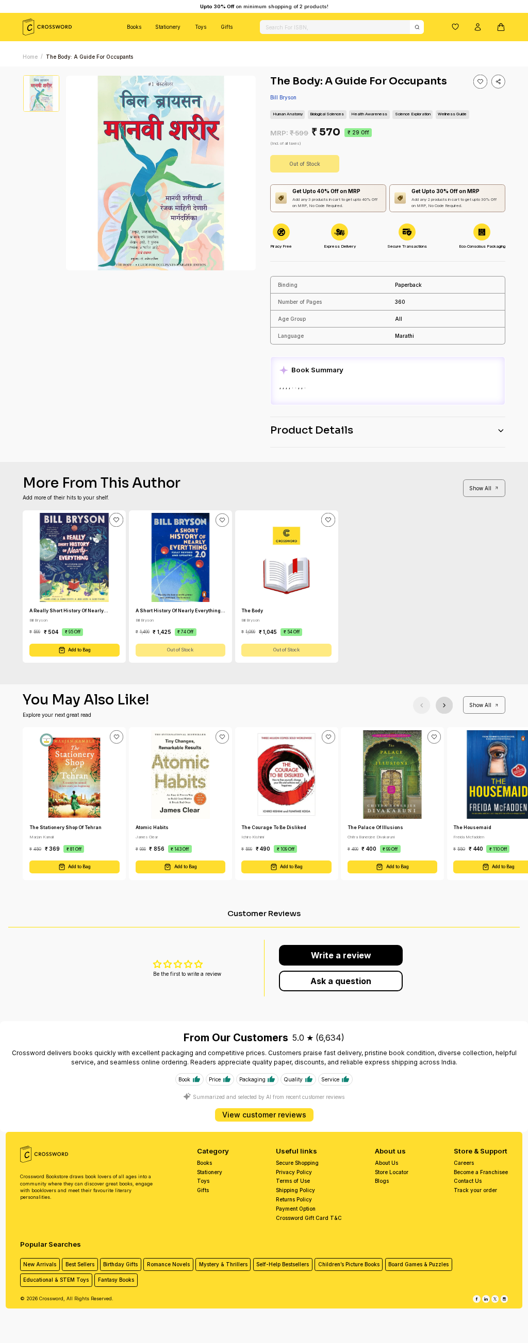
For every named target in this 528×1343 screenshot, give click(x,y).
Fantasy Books (116, 1280)
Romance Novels (168, 1264)
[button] (455, 27)
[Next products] (444, 705)
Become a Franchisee (481, 1172)
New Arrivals (39, 1264)
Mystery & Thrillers (223, 1264)
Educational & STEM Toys (56, 1280)
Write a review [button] (341, 955)
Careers (464, 1163)
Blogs (382, 1181)
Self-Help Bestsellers (282, 1264)
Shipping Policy (295, 1190)
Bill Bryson (283, 97)
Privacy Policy (294, 1172)
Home (30, 57)
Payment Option (296, 1209)
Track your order (475, 1190)
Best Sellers (79, 1264)
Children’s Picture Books (349, 1264)
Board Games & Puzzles (418, 1264)
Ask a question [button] (340, 981)
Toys (200, 27)
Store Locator (391, 1172)
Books (134, 27)
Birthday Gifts (120, 1264)
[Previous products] (421, 705)
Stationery (167, 27)
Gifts (227, 27)
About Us (386, 1163)
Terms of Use (293, 1181)
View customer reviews (264, 1114)
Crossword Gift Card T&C (309, 1218)
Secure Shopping (297, 1163)
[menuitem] (134, 27)
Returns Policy (294, 1199)
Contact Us (468, 1181)
